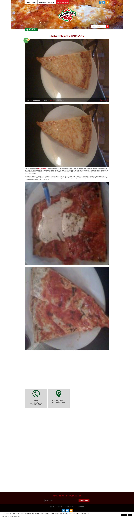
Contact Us (42, 2)
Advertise (51, 2)
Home (28, 2)
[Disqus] (67, 427)
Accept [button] (129, 514)
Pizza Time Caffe (41, 168)
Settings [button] (124, 514)
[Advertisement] (67, 485)
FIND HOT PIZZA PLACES (62, 2)
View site (104, 100)
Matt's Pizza (51, 100)
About (34, 2)
